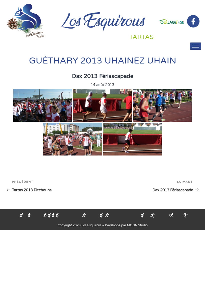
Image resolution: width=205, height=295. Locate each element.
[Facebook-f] (193, 21)
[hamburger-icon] (195, 46)
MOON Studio (137, 225)
